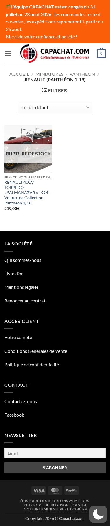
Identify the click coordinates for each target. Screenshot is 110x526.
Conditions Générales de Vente (35, 351)
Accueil (19, 74)
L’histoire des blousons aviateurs (54, 501)
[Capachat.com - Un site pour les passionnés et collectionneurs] (55, 53)
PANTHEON (82, 74)
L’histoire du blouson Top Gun (55, 505)
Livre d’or (13, 273)
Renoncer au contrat (24, 300)
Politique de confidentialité (31, 364)
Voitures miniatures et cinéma (55, 509)
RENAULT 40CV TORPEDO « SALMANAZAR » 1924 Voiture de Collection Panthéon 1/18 (26, 192)
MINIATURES (49, 74)
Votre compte (18, 337)
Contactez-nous (20, 401)
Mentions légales (21, 287)
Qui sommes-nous (22, 260)
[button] (7, 53)
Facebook (14, 414)
